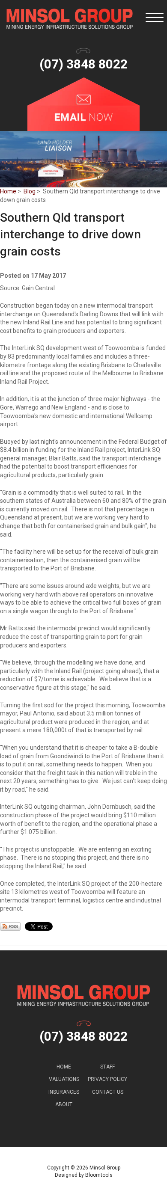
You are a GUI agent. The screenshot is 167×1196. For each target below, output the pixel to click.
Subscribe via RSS (10, 926)
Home (8, 191)
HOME (64, 1067)
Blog (30, 191)
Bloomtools (99, 1175)
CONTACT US (107, 1092)
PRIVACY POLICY (107, 1079)
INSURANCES (63, 1092)
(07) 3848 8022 (83, 63)
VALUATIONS (64, 1079)
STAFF (107, 1067)
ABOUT (63, 1104)
